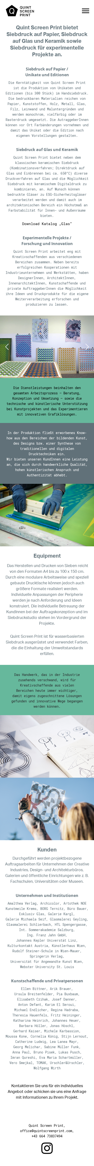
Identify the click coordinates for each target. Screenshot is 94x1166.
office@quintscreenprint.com (46, 1130)
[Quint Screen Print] (20, 11)
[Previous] (7, 346)
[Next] (86, 346)
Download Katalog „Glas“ (47, 223)
